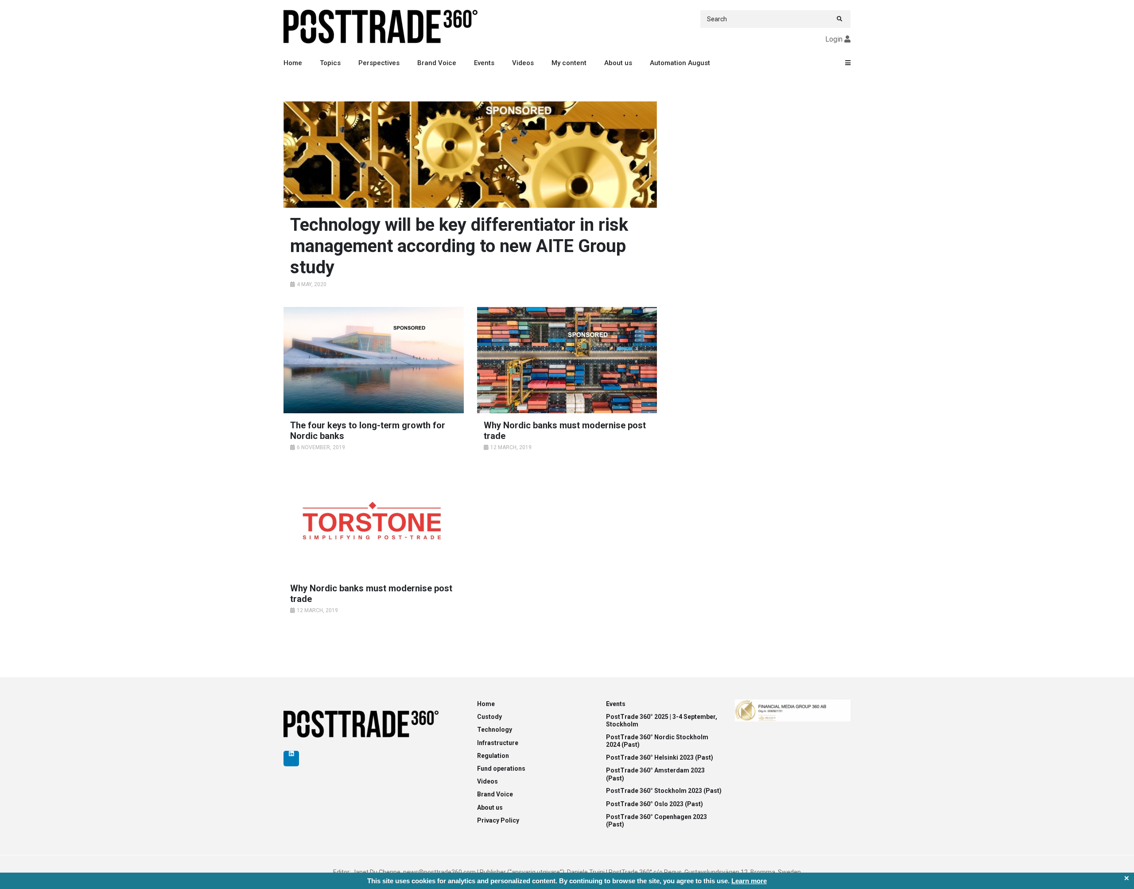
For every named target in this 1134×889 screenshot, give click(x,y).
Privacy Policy (498, 820)
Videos (523, 63)
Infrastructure (497, 742)
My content (568, 63)
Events (484, 63)
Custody (489, 716)
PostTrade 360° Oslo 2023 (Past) (654, 803)
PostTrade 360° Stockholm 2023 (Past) (664, 790)
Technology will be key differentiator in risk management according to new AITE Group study (459, 246)
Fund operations (501, 768)
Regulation (493, 755)
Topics (330, 63)
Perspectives (379, 63)
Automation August (680, 63)
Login (834, 39)
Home (293, 63)
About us (618, 63)
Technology (494, 729)
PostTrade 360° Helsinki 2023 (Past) (659, 757)
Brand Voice (436, 63)
